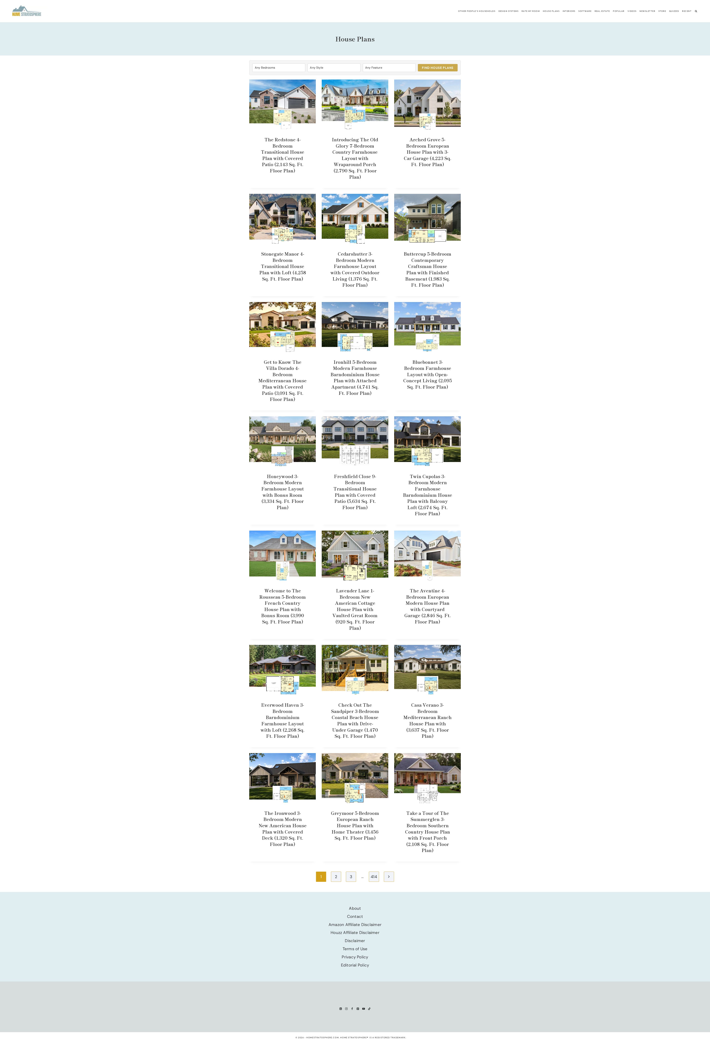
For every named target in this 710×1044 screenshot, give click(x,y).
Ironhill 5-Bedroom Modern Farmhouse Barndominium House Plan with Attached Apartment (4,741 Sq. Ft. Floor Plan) (355, 377)
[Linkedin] (340, 1008)
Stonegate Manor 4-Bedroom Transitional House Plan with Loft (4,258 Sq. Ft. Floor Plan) (282, 266)
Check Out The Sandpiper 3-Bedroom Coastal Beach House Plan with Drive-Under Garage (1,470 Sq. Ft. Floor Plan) (355, 720)
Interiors (569, 11)
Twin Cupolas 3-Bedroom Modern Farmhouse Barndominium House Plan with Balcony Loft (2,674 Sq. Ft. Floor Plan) (427, 495)
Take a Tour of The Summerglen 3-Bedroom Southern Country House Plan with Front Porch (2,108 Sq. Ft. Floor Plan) (427, 832)
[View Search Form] (696, 11)
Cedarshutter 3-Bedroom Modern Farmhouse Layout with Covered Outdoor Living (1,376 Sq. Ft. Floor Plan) (355, 269)
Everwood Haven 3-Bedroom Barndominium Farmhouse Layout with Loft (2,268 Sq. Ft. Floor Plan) (283, 720)
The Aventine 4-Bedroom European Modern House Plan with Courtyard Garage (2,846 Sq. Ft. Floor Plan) (427, 606)
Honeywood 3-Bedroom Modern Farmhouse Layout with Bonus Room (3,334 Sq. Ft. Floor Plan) (282, 491)
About (355, 908)
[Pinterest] (358, 1008)
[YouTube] (363, 1008)
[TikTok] (369, 1008)
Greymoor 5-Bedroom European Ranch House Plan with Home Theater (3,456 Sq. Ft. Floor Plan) (355, 825)
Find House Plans (438, 68)
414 (374, 876)
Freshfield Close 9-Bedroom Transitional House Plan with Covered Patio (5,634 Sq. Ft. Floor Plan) (355, 491)
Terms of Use (355, 949)
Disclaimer (355, 940)
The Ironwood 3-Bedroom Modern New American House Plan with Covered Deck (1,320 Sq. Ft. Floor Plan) (283, 828)
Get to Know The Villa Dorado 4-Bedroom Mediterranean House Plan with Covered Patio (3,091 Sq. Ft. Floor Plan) (282, 380)
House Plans (551, 11)
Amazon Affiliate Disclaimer (355, 924)
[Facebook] (352, 1008)
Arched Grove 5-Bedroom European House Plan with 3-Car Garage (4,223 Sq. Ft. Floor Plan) (427, 151)
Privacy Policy (355, 957)
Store (662, 11)
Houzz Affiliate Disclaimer (355, 932)
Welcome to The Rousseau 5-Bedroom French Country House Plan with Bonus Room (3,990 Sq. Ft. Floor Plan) (282, 606)
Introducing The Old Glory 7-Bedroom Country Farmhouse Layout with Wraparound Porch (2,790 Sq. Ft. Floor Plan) (355, 158)
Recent (687, 11)
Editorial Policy (355, 965)
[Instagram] (346, 1008)
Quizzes (674, 11)
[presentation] (282, 104)
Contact (355, 916)
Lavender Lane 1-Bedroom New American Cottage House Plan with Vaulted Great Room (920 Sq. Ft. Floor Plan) (355, 609)
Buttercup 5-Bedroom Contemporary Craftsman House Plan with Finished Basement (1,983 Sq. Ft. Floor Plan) (427, 269)
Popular (618, 11)
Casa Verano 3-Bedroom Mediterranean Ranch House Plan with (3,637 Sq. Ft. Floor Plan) (427, 720)
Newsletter (647, 11)
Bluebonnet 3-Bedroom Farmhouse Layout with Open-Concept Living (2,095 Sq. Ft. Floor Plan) (427, 374)
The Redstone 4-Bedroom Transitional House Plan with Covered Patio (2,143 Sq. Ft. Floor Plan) (282, 155)
